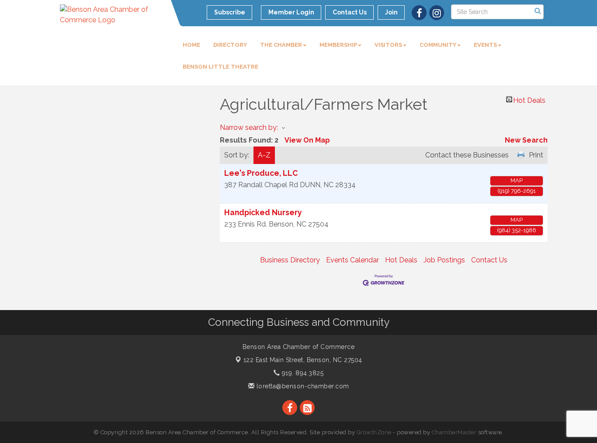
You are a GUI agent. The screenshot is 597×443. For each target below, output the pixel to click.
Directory (230, 45)
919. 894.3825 (301, 373)
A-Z (264, 155)
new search (526, 140)
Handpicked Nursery (263, 212)
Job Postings (444, 260)
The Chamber (281, 45)
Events (485, 45)
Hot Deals (529, 99)
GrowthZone (374, 432)
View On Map (307, 140)
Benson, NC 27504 (302, 359)
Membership (338, 45)
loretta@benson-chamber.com (301, 386)
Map (516, 180)
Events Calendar (352, 260)
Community (438, 45)
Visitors (388, 45)
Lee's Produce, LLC (261, 173)
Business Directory (290, 260)
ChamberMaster (454, 432)
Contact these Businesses (467, 155)
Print (536, 155)
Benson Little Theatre (220, 66)
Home (191, 45)
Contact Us (489, 260)
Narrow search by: (249, 127)
